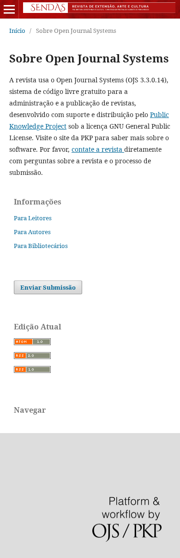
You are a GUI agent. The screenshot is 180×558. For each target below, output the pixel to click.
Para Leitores (33, 218)
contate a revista (98, 149)
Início (17, 30)
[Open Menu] (9, 9)
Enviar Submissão (48, 287)
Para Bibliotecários (41, 246)
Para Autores (32, 232)
